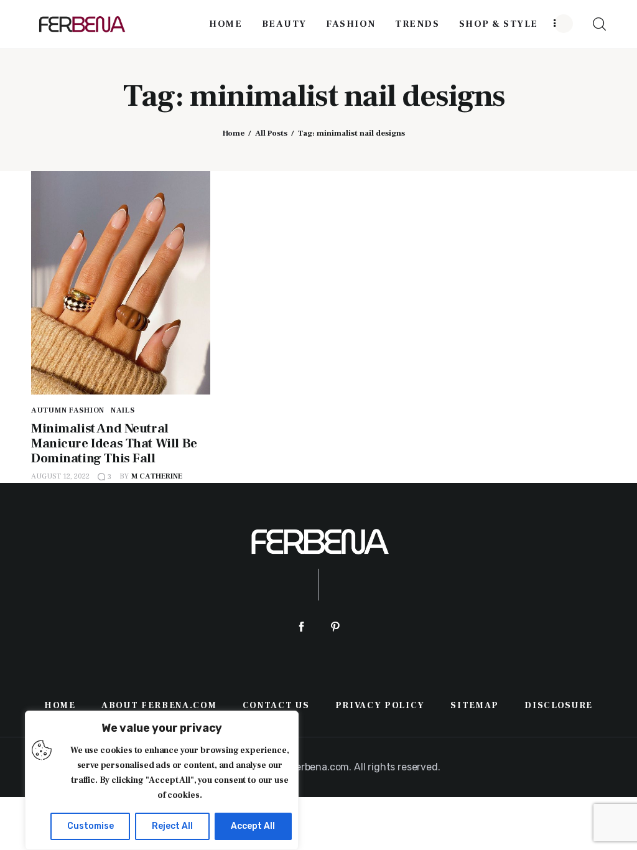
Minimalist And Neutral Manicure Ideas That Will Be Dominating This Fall (114, 443)
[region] (162, 780)
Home (233, 133)
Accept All (253, 826)
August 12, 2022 (60, 476)
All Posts (271, 133)
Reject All (172, 826)
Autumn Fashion (68, 410)
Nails (123, 410)
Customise (90, 826)
